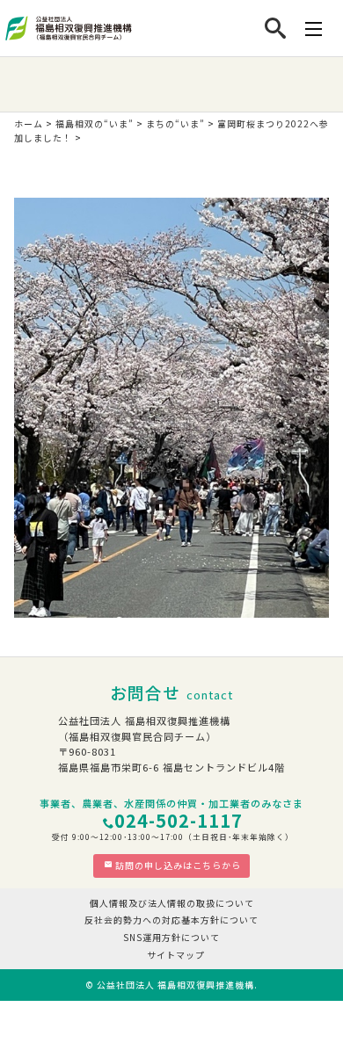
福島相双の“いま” (94, 123)
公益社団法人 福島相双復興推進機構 (175, 984)
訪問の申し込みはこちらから (178, 865)
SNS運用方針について (171, 937)
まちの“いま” (175, 123)
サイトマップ (176, 954)
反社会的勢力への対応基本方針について (171, 919)
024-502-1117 (178, 820)
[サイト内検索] (276, 28)
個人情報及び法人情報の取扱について (172, 902)
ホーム (28, 123)
